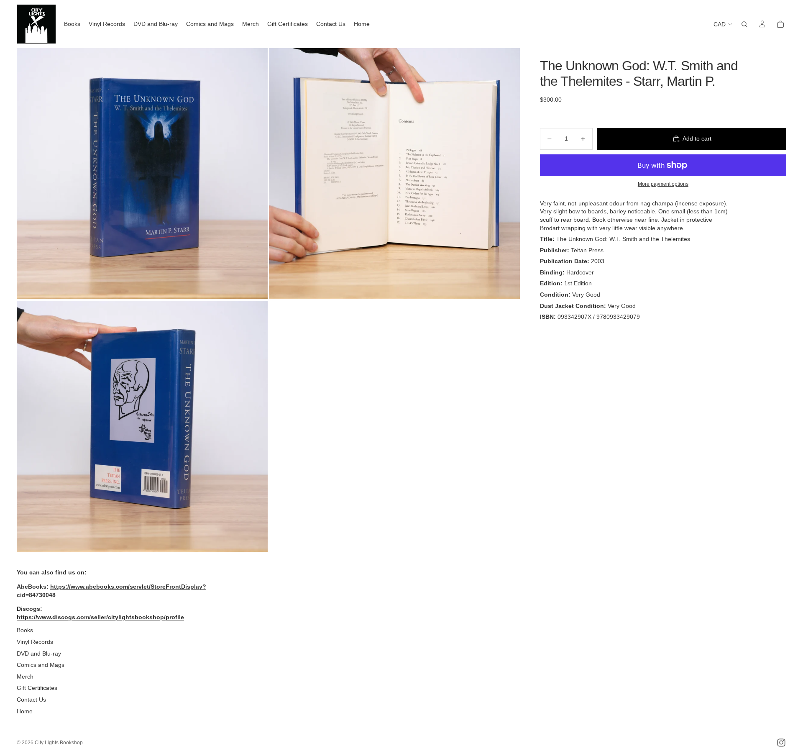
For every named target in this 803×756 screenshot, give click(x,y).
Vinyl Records (35, 641)
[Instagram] (781, 743)
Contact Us (31, 699)
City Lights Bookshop (59, 743)
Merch (25, 676)
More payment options (663, 184)
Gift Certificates (37, 687)
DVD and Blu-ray (39, 653)
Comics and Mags (40, 664)
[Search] (744, 24)
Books (25, 630)
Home (25, 711)
